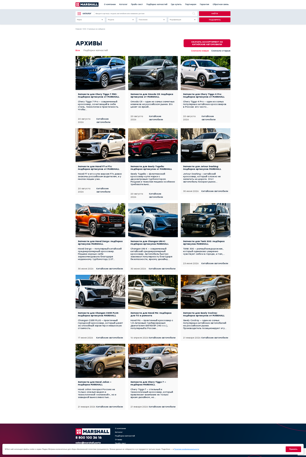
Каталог (123, 4)
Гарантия (204, 4)
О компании (110, 4)
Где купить (176, 4)
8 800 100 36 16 (89, 438)
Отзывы (118, 440)
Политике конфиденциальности (186, 449)
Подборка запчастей (156, 4)
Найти (214, 14)
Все (78, 50)
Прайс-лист (137, 4)
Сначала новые (200, 50)
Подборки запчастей (95, 50)
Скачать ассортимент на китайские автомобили (207, 43)
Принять (293, 449)
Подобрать (215, 20)
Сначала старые (220, 50)
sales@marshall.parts (88, 442)
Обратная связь (221, 4)
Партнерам (190, 4)
